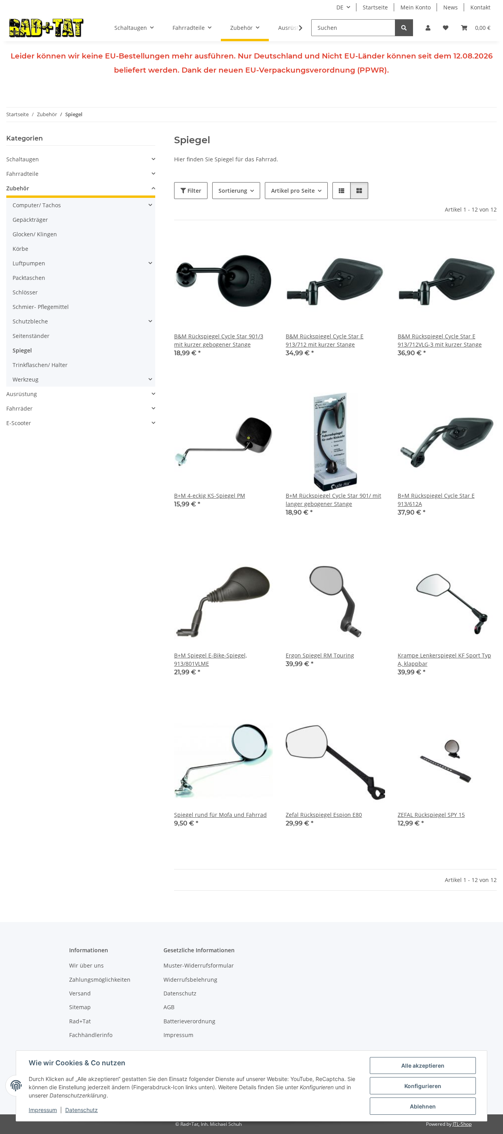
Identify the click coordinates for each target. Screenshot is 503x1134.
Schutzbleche (30, 321)
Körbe (20, 248)
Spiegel (22, 350)
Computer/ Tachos (37, 205)
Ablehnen (423, 1106)
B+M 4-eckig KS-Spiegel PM (209, 495)
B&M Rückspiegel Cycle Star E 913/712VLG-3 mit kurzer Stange (440, 340)
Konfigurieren (422, 1086)
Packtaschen (29, 277)
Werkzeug (26, 379)
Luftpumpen (29, 263)
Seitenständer (31, 336)
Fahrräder (19, 408)
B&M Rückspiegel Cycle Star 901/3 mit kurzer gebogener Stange (218, 340)
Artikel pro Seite (293, 190)
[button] (428, 27)
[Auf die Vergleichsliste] (239, 246)
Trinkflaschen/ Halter (40, 365)
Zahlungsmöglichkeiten (99, 979)
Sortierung (232, 190)
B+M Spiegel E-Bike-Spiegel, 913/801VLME (210, 659)
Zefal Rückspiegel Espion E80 (324, 814)
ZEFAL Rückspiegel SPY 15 (431, 814)
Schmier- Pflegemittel (41, 306)
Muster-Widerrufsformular (198, 965)
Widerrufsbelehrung (190, 979)
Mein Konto (415, 7)
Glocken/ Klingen (35, 234)
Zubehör (17, 188)
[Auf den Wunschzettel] (259, 246)
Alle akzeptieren (422, 1065)
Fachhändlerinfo (90, 1035)
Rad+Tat (80, 1021)
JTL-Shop (462, 1124)
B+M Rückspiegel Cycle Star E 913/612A (436, 500)
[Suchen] (404, 27)
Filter (193, 190)
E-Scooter (18, 423)
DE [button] (339, 7)
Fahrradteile (22, 173)
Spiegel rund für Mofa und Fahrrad (220, 814)
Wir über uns (86, 965)
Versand (80, 993)
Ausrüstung (21, 394)
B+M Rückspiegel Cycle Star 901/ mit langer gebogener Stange (333, 500)
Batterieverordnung (189, 1021)
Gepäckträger (30, 219)
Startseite (375, 7)
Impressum (43, 1110)
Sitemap (80, 1007)
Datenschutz (81, 1110)
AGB (168, 1007)
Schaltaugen (22, 159)
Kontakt (480, 7)
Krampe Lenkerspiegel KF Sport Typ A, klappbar (444, 659)
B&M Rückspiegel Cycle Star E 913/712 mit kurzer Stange (324, 340)
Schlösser (25, 292)
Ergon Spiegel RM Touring (320, 655)
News (450, 7)
